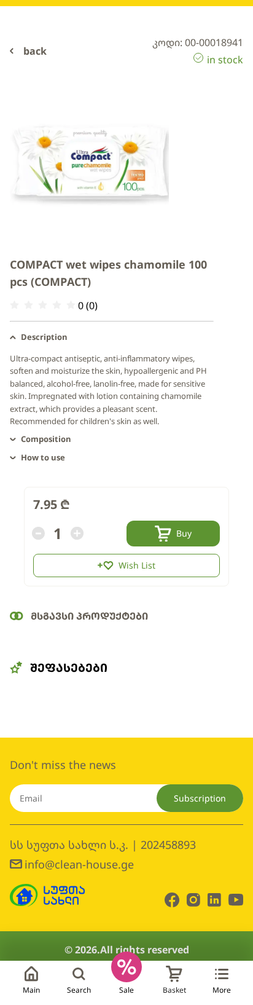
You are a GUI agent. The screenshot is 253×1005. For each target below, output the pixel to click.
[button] (112, 337)
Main (31, 990)
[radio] (14, 305)
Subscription (200, 798)
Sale (126, 990)
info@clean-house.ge (79, 864)
